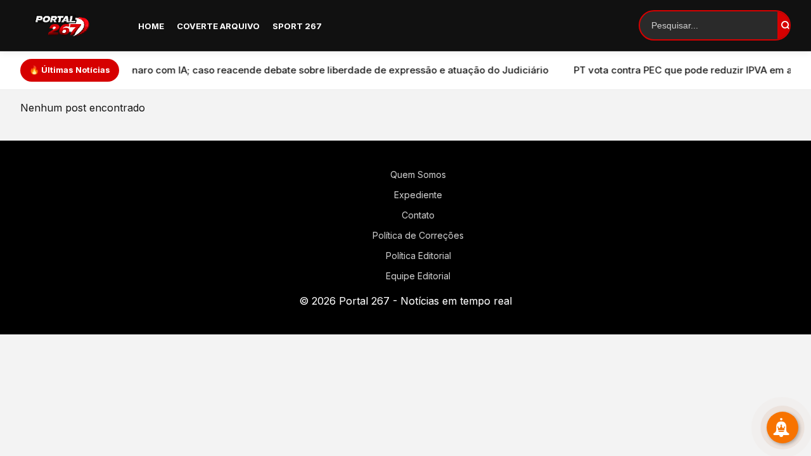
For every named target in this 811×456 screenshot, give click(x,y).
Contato (418, 215)
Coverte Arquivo (218, 26)
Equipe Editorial (418, 275)
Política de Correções (418, 235)
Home (151, 26)
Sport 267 (297, 26)
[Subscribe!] (782, 427)
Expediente (418, 194)
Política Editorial (418, 255)
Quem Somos (418, 174)
